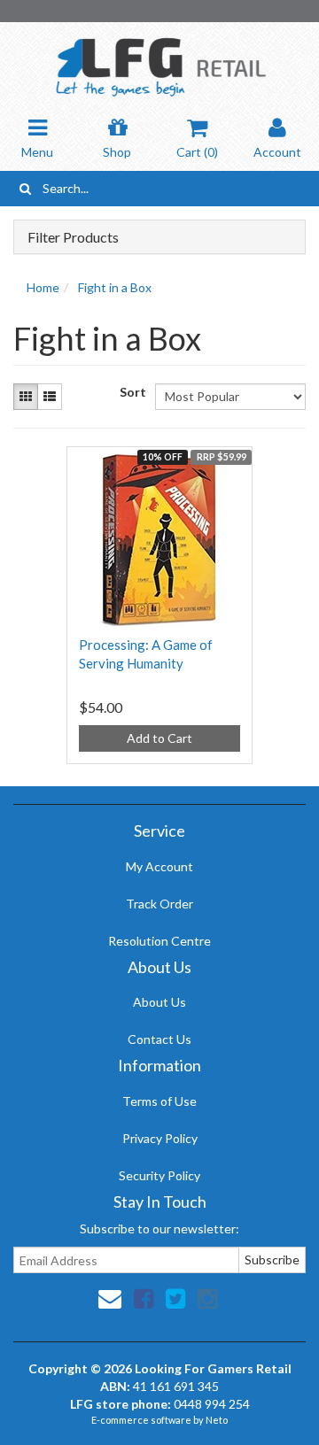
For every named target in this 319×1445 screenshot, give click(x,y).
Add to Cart (159, 738)
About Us (159, 1001)
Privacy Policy (160, 1138)
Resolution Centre (159, 940)
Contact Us (159, 1039)
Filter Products (73, 237)
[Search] (25, 188)
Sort (131, 391)
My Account (159, 866)
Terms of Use (159, 1101)
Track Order (159, 903)
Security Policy (159, 1175)
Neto (217, 1420)
